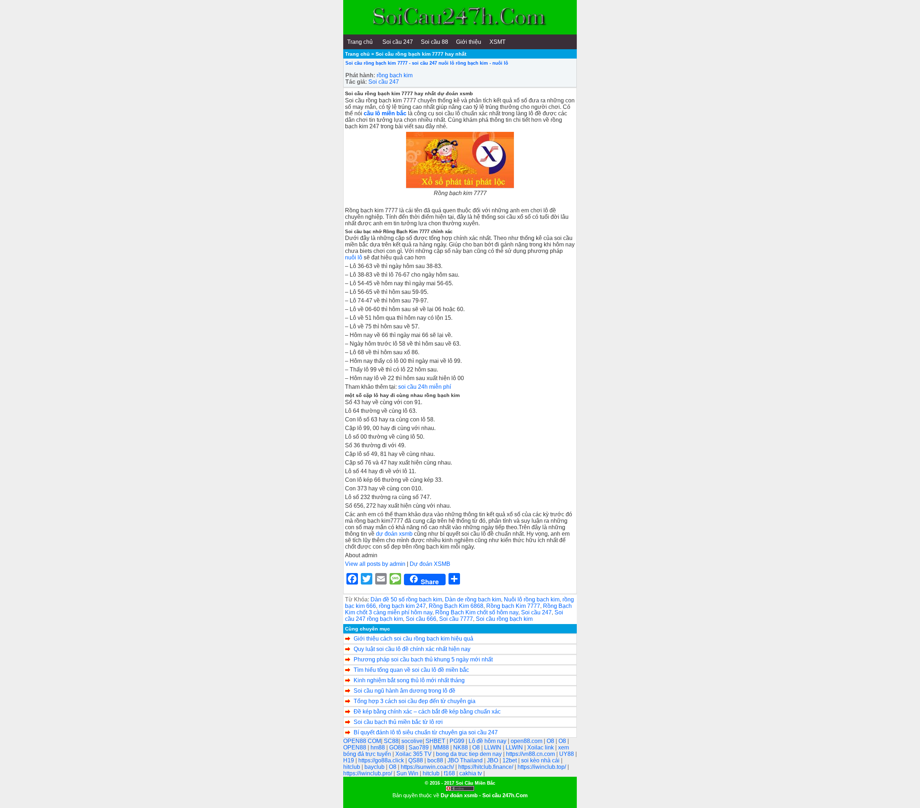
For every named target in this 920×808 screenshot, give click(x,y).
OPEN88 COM (362, 741)
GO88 (397, 747)
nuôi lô (353, 257)
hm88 (378, 747)
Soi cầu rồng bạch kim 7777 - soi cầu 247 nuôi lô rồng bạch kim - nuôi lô (426, 63)
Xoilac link (541, 747)
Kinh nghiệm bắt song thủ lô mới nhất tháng (409, 680)
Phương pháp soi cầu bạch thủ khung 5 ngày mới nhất (423, 659)
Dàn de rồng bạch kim (473, 599)
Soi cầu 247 (383, 82)
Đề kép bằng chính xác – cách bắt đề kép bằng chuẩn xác (427, 711)
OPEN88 (355, 747)
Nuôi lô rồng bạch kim (532, 599)
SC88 (391, 741)
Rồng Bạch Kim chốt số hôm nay (476, 612)
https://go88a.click (381, 760)
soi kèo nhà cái (541, 760)
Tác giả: (356, 82)
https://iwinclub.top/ (542, 767)
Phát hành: (360, 75)
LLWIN (493, 747)
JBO (493, 760)
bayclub (375, 767)
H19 (349, 760)
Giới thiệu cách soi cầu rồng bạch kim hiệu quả (413, 639)
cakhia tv (471, 773)
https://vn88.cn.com (531, 754)
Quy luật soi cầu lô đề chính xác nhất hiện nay (412, 649)
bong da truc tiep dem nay (469, 754)
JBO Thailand (465, 760)
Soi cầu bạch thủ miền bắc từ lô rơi (398, 722)
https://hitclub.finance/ (486, 767)
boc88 (436, 760)
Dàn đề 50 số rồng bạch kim (406, 599)
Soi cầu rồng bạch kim (504, 619)
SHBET (436, 741)
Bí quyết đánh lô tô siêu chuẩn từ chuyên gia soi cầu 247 (426, 732)
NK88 (461, 747)
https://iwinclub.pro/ (368, 773)
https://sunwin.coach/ (428, 767)
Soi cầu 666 (421, 619)
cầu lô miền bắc (386, 113)
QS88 (416, 760)
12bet (510, 760)
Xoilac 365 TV (414, 754)
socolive (412, 741)
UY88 (567, 754)
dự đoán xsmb (393, 534)
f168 (450, 773)
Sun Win (408, 773)
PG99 (458, 741)
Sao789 (419, 747)
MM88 (441, 747)
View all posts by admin (375, 564)
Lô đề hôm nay (488, 741)
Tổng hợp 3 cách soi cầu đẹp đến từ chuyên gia (414, 701)
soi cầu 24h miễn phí (424, 387)
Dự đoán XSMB (430, 564)
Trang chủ (357, 54)
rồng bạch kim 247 (402, 606)
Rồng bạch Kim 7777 (513, 606)
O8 (551, 741)
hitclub (352, 767)
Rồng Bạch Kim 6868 (456, 606)
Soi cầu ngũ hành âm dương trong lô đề (404, 691)
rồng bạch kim (395, 75)
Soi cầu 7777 (456, 619)
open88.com (527, 741)
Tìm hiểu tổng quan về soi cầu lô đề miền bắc (411, 670)
